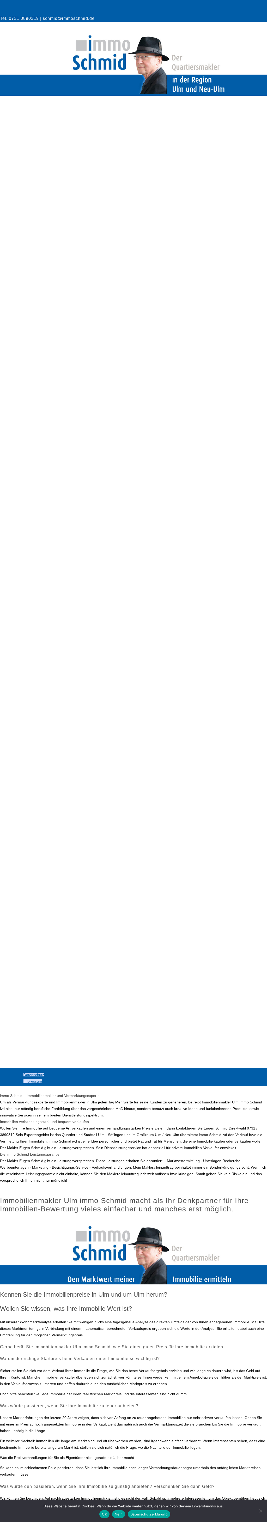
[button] (133, 1105)
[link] (133, 284)
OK (104, 1514)
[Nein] (260, 1510)
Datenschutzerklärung (149, 1514)
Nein (119, 1514)
